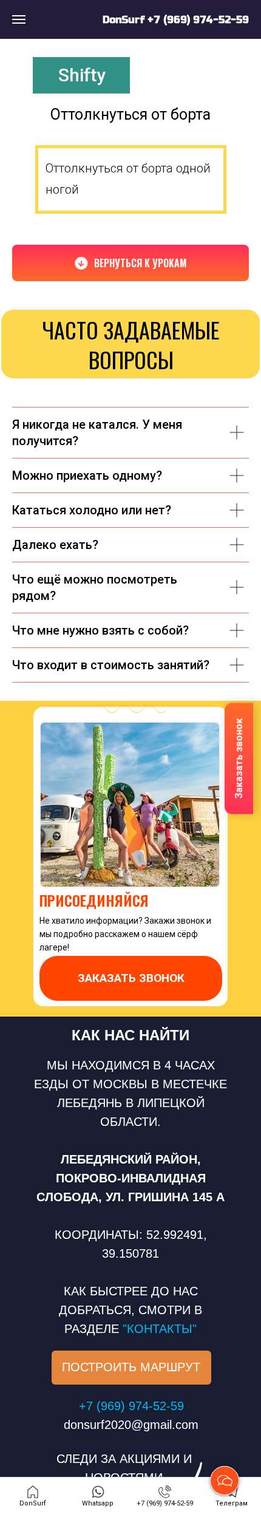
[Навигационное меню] (18, 19)
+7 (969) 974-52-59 (198, 20)
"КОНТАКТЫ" (160, 1328)
